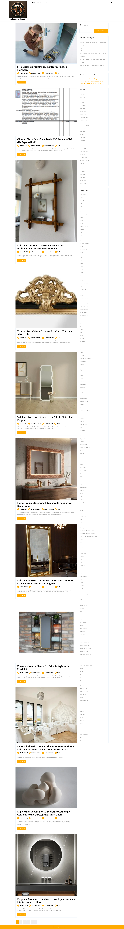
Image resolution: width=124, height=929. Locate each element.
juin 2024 (82, 169)
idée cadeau (83, 444)
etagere (82, 378)
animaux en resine (84, 226)
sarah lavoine (83, 628)
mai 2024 (82, 172)
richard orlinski (83, 605)
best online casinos (86, 79)
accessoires (83, 194)
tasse (81, 706)
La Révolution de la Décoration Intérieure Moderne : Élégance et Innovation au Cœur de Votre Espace (46, 748)
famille (81, 393)
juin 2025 (82, 134)
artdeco (82, 252)
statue (81, 683)
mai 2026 (82, 103)
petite (81, 571)
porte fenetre (83, 591)
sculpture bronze (84, 642)
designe (82, 355)
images (82, 453)
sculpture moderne (85, 657)
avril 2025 (82, 140)
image (81, 450)
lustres (81, 493)
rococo (82, 608)
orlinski (81, 542)
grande (82, 418)
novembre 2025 (84, 120)
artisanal (82, 255)
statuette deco (84, 688)
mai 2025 (82, 137)
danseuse (82, 347)
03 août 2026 (23, 252)
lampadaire (83, 467)
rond (81, 614)
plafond (82, 585)
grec (81, 427)
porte (81, 588)
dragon (82, 364)
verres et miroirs (84, 734)
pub (81, 599)
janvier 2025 (83, 149)
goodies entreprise (85, 410)
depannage (83, 350)
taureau (82, 709)
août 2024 (82, 163)
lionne (81, 482)
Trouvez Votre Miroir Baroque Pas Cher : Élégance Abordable (44, 333)
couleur (82, 338)
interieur (82, 456)
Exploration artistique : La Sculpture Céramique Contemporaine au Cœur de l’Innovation (43, 813)
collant (81, 329)
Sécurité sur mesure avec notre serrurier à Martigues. (42, 68)
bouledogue (83, 289)
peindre (82, 556)
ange (81, 220)
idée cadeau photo (85, 447)
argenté (82, 235)
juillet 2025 (82, 131)
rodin (81, 611)
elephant (82, 370)
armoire (82, 238)
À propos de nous (36, 2)
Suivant (34, 922)
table (81, 697)
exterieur (82, 381)
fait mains (82, 390)
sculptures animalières (86, 665)
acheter (82, 200)
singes (81, 671)
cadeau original (84, 309)
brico (81, 292)
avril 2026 (82, 105)
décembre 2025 (84, 117)
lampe (81, 473)
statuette (82, 686)
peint (81, 559)
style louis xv (83, 694)
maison (82, 499)
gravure (82, 421)
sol (80, 677)
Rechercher (84, 25)
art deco (82, 246)
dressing (82, 367)
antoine (82, 229)
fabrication (83, 384)
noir (81, 522)
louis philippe (83, 487)
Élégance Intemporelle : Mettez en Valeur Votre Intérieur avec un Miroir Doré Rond (91, 81)
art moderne (83, 249)
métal (81, 507)
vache (81, 729)
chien (81, 324)
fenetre (82, 404)
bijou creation (83, 278)
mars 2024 (82, 177)
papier (81, 551)
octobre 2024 (83, 157)
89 (28, 922)
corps (81, 335)
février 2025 (83, 146)
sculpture (82, 637)
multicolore (83, 516)
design (81, 352)
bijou (81, 275)
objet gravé (83, 528)
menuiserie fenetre (85, 505)
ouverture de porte (85, 545)
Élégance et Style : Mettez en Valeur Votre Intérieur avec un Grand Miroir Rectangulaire (45, 582)
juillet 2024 (82, 166)
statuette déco (84, 691)
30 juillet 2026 (23, 587)
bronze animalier (84, 298)
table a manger (84, 700)
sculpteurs (82, 634)
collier (81, 332)
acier (81, 203)
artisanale (82, 258)
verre (81, 731)
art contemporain (84, 243)
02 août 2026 (23, 337)
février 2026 (83, 111)
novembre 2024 (84, 154)
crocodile (82, 341)
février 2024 (83, 180)
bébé (81, 272)
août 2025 (82, 128)
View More (22, 82)
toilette (82, 720)
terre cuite (82, 714)
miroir (81, 510)
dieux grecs (83, 361)
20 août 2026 (23, 145)
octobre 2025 (83, 123)
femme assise (83, 398)
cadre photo (83, 312)
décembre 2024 (84, 151)
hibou (81, 436)
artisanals (82, 260)
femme (82, 395)
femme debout (84, 401)
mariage (82, 502)
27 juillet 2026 (23, 818)
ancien (81, 217)
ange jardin (83, 223)
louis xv (82, 490)
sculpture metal (84, 651)
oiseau (81, 539)
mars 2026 (82, 108)
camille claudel (84, 315)
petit (81, 568)
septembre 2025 (84, 126)
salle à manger (84, 619)
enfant (81, 372)
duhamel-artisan (35, 73)
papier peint (83, 553)
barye (81, 269)
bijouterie (82, 281)
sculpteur (82, 631)
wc (80, 740)
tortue (81, 723)
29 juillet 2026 (23, 672)
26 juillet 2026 (23, 905)
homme (82, 441)
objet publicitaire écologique (87, 530)
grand (81, 416)
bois (81, 286)
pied (81, 579)
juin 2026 (82, 100)
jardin (81, 464)
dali (81, 344)
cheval (81, 321)
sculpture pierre (84, 660)
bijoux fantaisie (84, 283)
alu (80, 212)
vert (81, 737)
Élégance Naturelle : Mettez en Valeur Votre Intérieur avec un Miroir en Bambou (41, 247)
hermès (82, 433)
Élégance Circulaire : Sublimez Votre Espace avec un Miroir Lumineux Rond (46, 900)
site (81, 674)
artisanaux (82, 263)
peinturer (82, 565)
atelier (81, 266)
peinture (82, 562)
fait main (82, 387)
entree (81, 375)
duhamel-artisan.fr (18, 19)
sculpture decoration (85, 648)
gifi (80, 407)
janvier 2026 (83, 114)
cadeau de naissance (85, 304)
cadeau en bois (84, 306)
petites (82, 574)
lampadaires (83, 470)
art (80, 240)
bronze (82, 295)
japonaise (82, 462)
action (81, 206)
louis (81, 485)
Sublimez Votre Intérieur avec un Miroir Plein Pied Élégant (45, 418)
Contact (45, 2)
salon (81, 625)
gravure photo (83, 424)
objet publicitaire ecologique (87, 533)
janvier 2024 (83, 183)
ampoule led (83, 215)
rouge (81, 617)
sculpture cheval (84, 645)
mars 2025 (82, 143)
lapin (81, 476)
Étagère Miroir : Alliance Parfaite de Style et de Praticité (43, 667)
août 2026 (82, 94)
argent (81, 232)
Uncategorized (84, 726)
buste (81, 301)
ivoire (81, 459)
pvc (81, 602)
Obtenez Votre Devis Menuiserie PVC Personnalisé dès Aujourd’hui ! (44, 140)
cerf (81, 318)
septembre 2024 (84, 160)
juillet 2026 (82, 97)
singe (81, 668)
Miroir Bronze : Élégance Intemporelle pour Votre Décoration (44, 504)
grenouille (82, 430)
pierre (81, 582)
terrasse (82, 711)
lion (81, 479)
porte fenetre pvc (84, 594)
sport (81, 680)
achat (81, 197)
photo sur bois (83, 576)
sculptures (82, 663)
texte (81, 717)
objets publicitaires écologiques (88, 536)
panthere (82, 548)
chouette (82, 327)
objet (81, 525)
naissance (82, 519)
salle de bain (83, 622)
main (81, 496)
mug (81, 513)
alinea (81, 209)
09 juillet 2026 (23, 73)
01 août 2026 (23, 423)
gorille (81, 413)
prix (81, 597)
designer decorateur (85, 358)
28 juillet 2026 (23, 752)
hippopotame (83, 439)
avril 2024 (82, 174)
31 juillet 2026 (23, 509)
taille (81, 703)
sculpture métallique (85, 654)
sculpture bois (83, 640)
